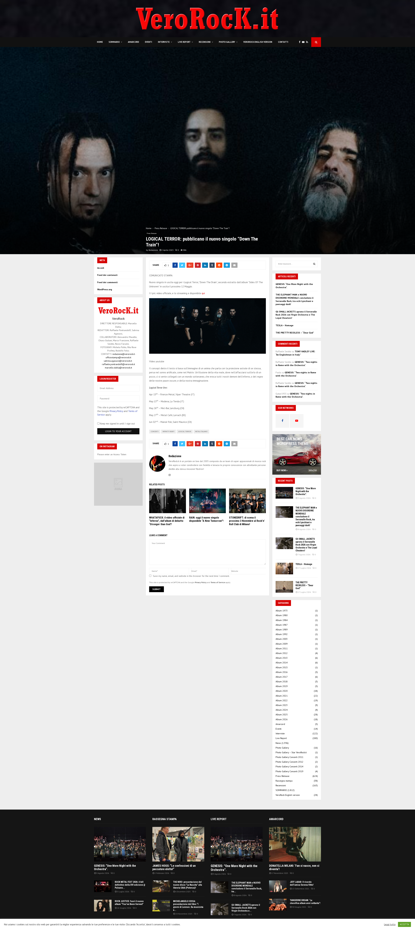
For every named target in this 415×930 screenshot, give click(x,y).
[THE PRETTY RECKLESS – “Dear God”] (284, 587)
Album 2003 (282, 638)
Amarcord (133, 42)
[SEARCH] (314, 264)
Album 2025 (282, 714)
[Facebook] (300, 42)
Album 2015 (282, 667)
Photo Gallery (227, 42)
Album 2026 (282, 719)
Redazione (153, 250)
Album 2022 (282, 700)
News (278, 743)
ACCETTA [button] (404, 924)
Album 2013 (282, 657)
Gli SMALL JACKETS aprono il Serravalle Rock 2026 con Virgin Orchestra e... (245, 908)
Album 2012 (282, 653)
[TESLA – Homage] (284, 568)
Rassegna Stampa (164, 819)
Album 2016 (282, 672)
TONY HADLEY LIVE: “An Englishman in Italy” (295, 353)
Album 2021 (282, 695)
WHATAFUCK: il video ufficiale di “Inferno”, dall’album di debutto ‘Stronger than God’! (166, 521)
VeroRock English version (257, 42)
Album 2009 (282, 643)
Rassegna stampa (284, 780)
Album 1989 (282, 629)
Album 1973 (282, 610)
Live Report (184, 42)
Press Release (151, 233)
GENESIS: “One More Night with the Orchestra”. (306, 491)
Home (100, 42)
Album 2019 (282, 686)
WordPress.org (104, 289)
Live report (218, 819)
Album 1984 (282, 620)
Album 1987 (282, 624)
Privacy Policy (201, 582)
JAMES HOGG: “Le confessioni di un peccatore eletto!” (174, 867)
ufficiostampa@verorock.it (118, 357)
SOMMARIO (114, 42)
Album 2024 (282, 709)
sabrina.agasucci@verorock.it (118, 360)
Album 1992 (282, 634)
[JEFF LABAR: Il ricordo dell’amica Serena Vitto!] (278, 886)
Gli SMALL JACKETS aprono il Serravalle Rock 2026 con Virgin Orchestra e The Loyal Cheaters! (296, 314)
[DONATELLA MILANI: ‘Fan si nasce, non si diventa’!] (295, 844)
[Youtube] (304, 42)
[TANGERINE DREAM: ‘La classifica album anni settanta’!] (278, 904)
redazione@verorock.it (123, 354)
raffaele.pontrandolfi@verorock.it (118, 364)
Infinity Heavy (168, 431)
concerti (155, 431)
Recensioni (205, 42)
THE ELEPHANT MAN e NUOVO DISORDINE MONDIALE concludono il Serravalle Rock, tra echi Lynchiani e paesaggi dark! (294, 299)
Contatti (283, 42)
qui (203, 293)
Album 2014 (282, 662)
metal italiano (201, 431)
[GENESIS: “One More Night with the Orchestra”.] (284, 493)
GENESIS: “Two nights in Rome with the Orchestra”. (296, 364)
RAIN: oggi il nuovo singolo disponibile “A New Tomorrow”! (206, 519)
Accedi (100, 267)
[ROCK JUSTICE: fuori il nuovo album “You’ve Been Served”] (103, 905)
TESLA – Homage (284, 325)
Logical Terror (184, 431)
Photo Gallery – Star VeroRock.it (291, 752)
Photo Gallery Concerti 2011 (289, 757)
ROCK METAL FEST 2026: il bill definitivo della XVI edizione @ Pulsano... (130, 885)
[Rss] (308, 42)
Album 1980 (282, 615)
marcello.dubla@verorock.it (118, 367)
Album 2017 (282, 676)
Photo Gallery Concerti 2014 (289, 766)
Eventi (148, 42)
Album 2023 (282, 705)
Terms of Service (218, 582)
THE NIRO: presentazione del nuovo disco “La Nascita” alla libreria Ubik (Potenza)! (187, 885)
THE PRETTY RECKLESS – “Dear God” (295, 332)
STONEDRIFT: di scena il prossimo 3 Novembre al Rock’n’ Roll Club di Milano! (247, 521)
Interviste (164, 42)
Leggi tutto (390, 924)
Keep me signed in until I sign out (117, 423)
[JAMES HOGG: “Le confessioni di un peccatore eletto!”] (178, 844)
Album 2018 (282, 681)
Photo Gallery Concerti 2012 (289, 761)
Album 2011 (282, 648)
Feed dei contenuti (107, 275)
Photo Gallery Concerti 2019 (289, 771)
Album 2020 (282, 690)
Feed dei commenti (107, 282)
